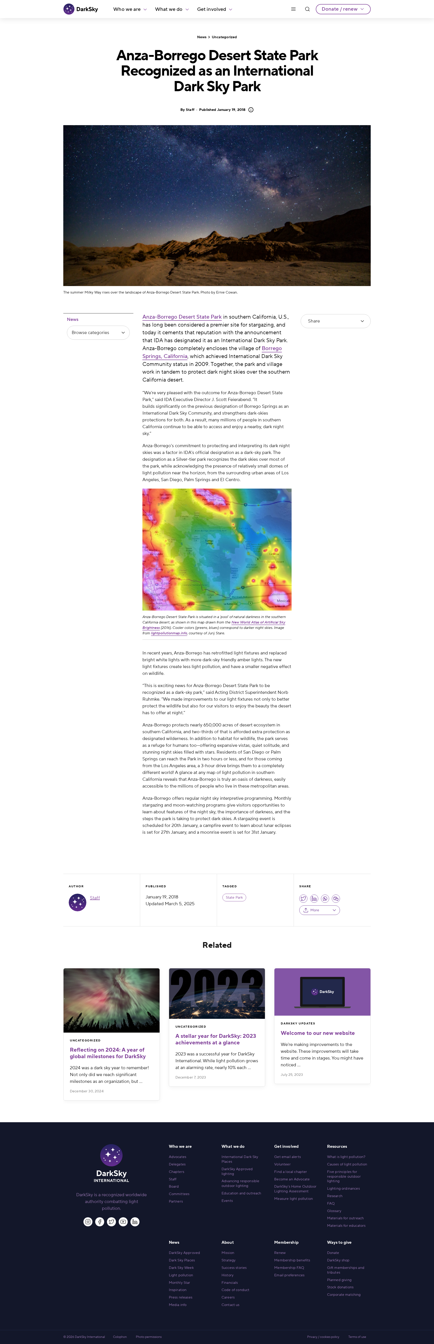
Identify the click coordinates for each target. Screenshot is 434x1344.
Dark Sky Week (181, 1267)
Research (334, 1196)
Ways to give (339, 1242)
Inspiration (178, 1290)
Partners (176, 1201)
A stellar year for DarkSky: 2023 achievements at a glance (215, 1039)
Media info (178, 1305)
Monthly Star (179, 1282)
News (202, 37)
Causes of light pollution (347, 1164)
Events (227, 1200)
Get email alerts (287, 1157)
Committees (179, 1194)
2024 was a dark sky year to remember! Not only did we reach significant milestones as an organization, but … (109, 1074)
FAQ (331, 1203)
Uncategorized (224, 37)
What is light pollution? (346, 1157)
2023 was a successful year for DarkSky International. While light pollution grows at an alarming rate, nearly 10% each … (216, 1061)
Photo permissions (149, 1337)
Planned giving (339, 1280)
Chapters (176, 1172)
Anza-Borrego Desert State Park (182, 316)
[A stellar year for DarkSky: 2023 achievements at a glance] (217, 993)
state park (234, 897)
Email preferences (289, 1275)
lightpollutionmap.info (169, 633)
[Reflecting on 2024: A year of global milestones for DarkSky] (112, 1000)
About (228, 1242)
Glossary (334, 1211)
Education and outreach (241, 1193)
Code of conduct (235, 1290)
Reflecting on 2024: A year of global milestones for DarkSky (108, 1053)
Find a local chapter (290, 1172)
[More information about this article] (249, 109)
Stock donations (340, 1287)
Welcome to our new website (318, 1033)
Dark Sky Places (182, 1260)
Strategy (229, 1260)
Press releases (180, 1297)
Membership (286, 1242)
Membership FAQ (289, 1267)
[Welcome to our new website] (322, 992)
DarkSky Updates (298, 1023)
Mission (228, 1253)
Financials (230, 1282)
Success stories (234, 1267)
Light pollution (181, 1275)
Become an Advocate (292, 1179)
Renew (280, 1253)
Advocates (177, 1157)
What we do (169, 9)
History (228, 1275)
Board (174, 1186)
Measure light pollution (293, 1198)
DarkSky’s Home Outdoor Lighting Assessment (295, 1189)
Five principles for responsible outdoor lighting (344, 1177)
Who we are (127, 9)
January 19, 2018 (222, 109)
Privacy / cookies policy (323, 1337)
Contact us (231, 1305)
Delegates (177, 1164)
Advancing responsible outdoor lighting (240, 1183)
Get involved (211, 9)
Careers (228, 1297)
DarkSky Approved (184, 1253)
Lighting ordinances (343, 1188)
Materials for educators (346, 1225)
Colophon (120, 1337)
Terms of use (357, 1337)
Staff (190, 109)
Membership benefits (292, 1260)
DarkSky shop (338, 1260)
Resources (337, 1146)
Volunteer (282, 1164)
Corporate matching (344, 1294)
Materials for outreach (345, 1218)
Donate (333, 1253)
